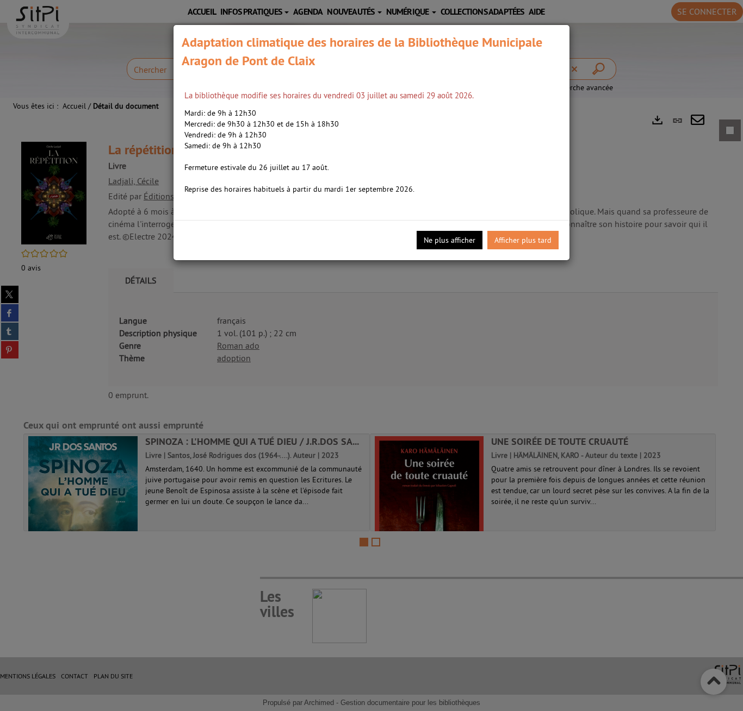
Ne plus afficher (449, 240)
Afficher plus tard (523, 240)
